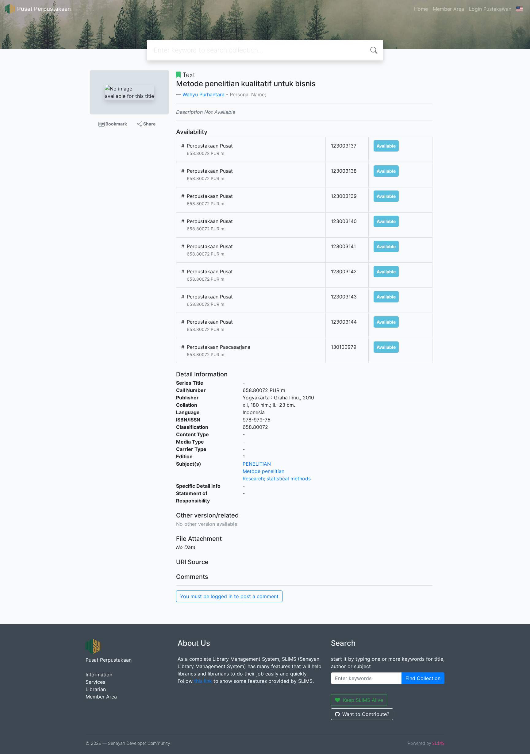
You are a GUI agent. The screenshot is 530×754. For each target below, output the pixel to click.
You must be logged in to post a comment (229, 596)
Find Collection (422, 678)
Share (149, 123)
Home (421, 9)
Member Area (448, 9)
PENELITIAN (257, 464)
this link (203, 681)
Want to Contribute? (365, 714)
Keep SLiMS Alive (363, 700)
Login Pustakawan (490, 9)
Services (95, 682)
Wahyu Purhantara (203, 94)
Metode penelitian (263, 471)
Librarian (96, 689)
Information (99, 674)
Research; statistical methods (277, 478)
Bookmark (116, 123)
